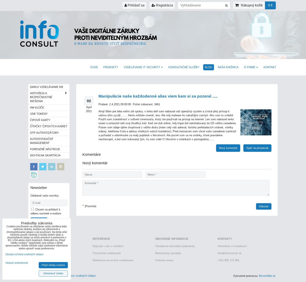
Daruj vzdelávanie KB (46, 87)
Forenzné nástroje (45, 149)
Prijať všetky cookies (53, 265)
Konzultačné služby (183, 67)
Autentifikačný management (41, 141)
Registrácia (164, 5)
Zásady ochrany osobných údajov (75, 275)
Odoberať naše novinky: (44, 195)
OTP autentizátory (44, 132)
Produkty (110, 67)
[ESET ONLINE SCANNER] (34, 177)
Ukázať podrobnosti (16, 263)
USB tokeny (39, 113)
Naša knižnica (228, 67)
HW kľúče (37, 107)
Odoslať (264, 206)
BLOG (208, 67)
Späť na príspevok (257, 148)
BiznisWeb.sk (267, 275)
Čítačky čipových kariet (48, 126)
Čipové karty (40, 120)
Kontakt (270, 67)
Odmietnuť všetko (53, 273)
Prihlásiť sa (135, 5)
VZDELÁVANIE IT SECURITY (142, 67)
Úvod (94, 67)
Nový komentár (228, 148)
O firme (249, 67)
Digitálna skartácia (45, 155)
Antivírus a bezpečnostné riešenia (41, 97)
